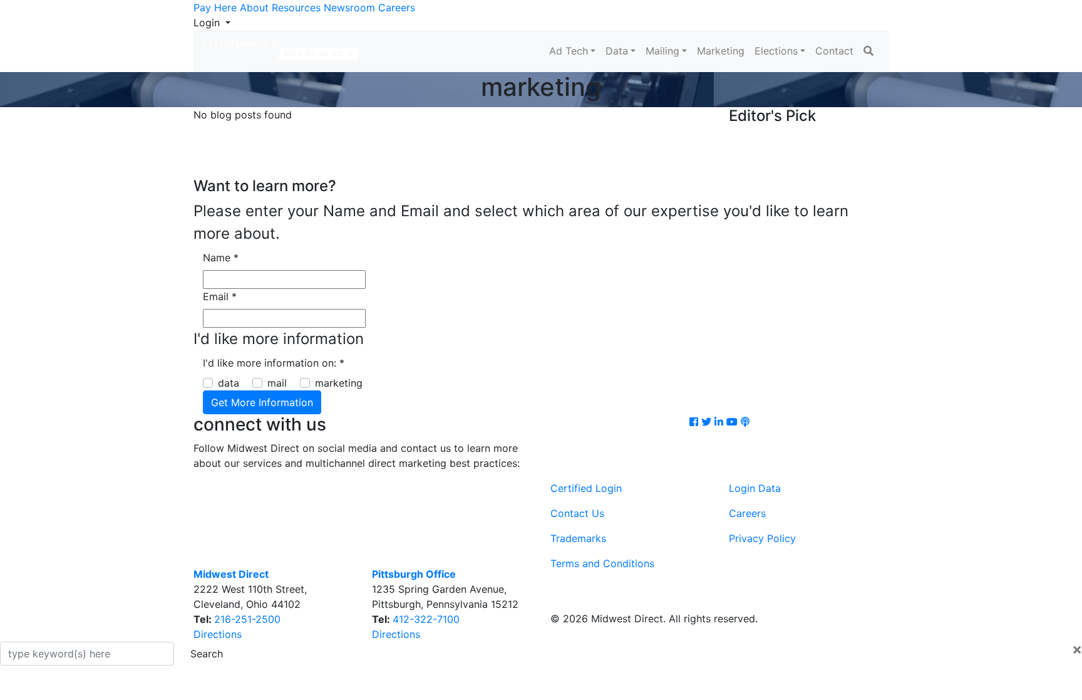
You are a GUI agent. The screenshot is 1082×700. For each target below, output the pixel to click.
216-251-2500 (247, 619)
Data (616, 50)
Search (206, 653)
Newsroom (349, 7)
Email (220, 296)
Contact (834, 50)
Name (221, 257)
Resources (296, 7)
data (228, 383)
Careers (396, 7)
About (254, 7)
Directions (217, 634)
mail (277, 383)
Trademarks (578, 538)
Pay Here (215, 7)
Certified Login (586, 488)
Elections (776, 50)
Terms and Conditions (602, 563)
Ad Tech (568, 50)
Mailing (662, 50)
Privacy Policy (762, 538)
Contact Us (577, 513)
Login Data (755, 488)
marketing (339, 383)
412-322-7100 (426, 619)
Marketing (721, 50)
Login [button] (208, 22)
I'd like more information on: (273, 363)
